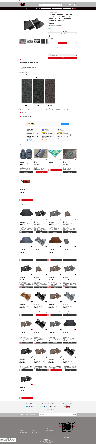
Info (63, 25)
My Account (58, 0)
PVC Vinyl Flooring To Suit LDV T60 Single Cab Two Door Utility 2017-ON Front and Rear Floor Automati (54, 367)
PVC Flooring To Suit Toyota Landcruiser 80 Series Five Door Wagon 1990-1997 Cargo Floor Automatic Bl (26, 229)
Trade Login (63, 0)
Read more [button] (29, 137)
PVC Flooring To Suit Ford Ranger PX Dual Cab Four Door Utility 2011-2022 (40, 10)
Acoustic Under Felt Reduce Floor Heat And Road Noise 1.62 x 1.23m (40, 169)
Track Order (21, 430)
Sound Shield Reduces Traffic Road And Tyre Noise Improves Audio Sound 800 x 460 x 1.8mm (54, 167)
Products (25, 8)
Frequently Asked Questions (49, 430)
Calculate (62, 57)
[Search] (61, 5)
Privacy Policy (74, 416)
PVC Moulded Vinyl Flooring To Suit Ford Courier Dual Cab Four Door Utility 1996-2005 (54, 339)
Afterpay (21, 421)
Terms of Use (47, 421)
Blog (42, 0)
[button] (25, 135)
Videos (67, 0)
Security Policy (47, 428)
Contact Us (34, 426)
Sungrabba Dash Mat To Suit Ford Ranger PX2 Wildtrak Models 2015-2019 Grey (9, 440)
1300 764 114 (24, 1)
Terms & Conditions (68, 416)
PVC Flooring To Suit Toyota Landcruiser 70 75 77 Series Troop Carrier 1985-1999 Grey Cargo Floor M (26, 257)
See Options (26, 172)
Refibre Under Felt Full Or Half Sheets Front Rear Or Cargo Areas (69, 169)
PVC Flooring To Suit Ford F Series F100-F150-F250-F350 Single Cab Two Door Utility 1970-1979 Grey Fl (40, 257)
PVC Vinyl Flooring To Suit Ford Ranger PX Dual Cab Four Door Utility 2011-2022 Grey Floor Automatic (69, 284)
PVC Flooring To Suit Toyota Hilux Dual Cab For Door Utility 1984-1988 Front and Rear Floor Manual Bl (26, 284)
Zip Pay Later (74, 0)
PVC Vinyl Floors (25, 10)
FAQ (48, 0)
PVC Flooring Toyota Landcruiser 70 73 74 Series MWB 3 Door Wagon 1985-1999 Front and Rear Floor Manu (40, 229)
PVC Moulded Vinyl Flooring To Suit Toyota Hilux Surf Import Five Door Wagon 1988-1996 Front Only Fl (69, 367)
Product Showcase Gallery (23, 426)
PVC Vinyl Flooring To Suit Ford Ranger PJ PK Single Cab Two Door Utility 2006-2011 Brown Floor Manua (26, 339)
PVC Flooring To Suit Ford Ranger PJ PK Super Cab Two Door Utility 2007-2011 (54, 229)
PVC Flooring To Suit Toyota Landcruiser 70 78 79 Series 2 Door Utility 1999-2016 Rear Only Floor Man (40, 284)
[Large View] (23, 41)
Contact (45, 0)
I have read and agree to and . (67, 416)
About (36, 0)
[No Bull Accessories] (32, 159)
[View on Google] (28, 130)
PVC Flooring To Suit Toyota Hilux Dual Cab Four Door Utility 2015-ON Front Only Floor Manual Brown (26, 312)
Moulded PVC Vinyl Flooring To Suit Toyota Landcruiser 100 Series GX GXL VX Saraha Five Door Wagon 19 (69, 257)
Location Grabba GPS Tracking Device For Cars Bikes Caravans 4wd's (26, 196)
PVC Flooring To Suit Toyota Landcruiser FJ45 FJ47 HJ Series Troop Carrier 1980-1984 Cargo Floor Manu (54, 257)
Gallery (55, 0)
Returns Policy (47, 426)
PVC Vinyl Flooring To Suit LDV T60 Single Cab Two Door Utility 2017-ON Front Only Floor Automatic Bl (40, 312)
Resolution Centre (22, 428)
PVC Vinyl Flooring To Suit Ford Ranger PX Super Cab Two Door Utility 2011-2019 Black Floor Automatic (26, 367)
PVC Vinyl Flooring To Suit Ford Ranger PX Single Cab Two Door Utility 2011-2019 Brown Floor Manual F (54, 284)
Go (74, 8)
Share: (50, 22)
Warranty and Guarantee (23, 432)
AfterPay (40, 0)
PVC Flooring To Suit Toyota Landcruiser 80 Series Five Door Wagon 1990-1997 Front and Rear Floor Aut (40, 367)
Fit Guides (51, 0)
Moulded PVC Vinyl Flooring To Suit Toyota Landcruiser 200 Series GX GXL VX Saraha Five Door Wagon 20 (69, 229)
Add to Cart (63, 43)
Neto (51, 442)
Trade (33, 428)
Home (21, 10)
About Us (33, 421)
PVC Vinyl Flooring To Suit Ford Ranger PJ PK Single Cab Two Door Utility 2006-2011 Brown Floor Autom (55, 312)
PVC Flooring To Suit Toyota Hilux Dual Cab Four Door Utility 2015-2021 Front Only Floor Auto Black (40, 339)
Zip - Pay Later (34, 432)
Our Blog (33, 423)
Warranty (70, 0)
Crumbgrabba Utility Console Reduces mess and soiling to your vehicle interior (26, 169)
